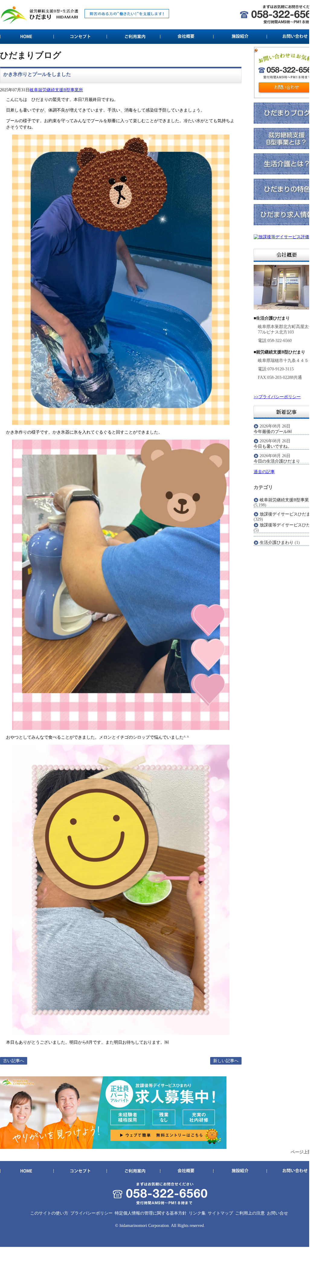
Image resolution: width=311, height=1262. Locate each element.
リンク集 (197, 1213)
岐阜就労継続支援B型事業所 (56, 90)
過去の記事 (264, 472)
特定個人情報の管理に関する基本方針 (151, 1213)
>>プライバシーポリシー (277, 397)
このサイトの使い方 (49, 1213)
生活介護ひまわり (276, 542)
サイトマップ (220, 1213)
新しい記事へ (226, 1061)
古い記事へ (13, 1061)
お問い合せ (277, 1213)
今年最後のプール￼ (273, 431)
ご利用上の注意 (250, 1213)
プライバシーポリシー (91, 1213)
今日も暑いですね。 (273, 446)
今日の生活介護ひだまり (277, 461)
